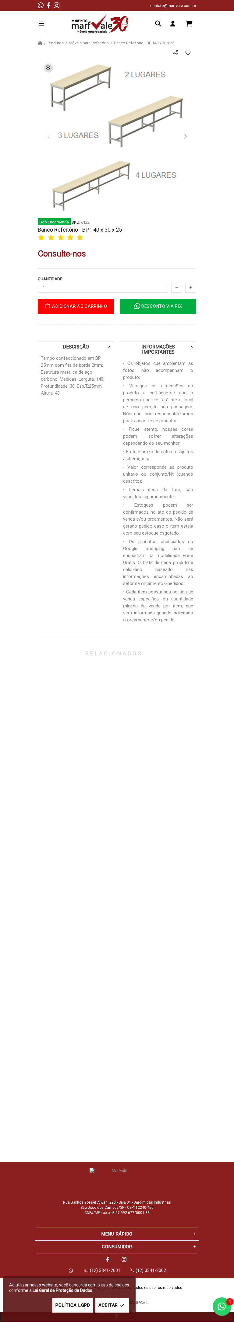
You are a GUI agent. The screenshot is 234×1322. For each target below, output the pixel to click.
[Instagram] (56, 5)
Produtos (56, 43)
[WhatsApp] (41, 5)
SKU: (76, 222)
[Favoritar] (188, 52)
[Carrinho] (189, 23)
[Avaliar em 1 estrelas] (42, 237)
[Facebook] (49, 5)
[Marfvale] (100, 23)
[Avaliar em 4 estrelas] (71, 237)
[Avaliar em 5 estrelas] (80, 237)
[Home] (40, 43)
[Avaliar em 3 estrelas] (61, 237)
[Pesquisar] (159, 23)
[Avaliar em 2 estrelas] (52, 237)
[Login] (174, 23)
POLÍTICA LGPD (72, 1305)
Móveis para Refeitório (89, 43)
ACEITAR (108, 1305)
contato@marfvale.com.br (173, 5)
